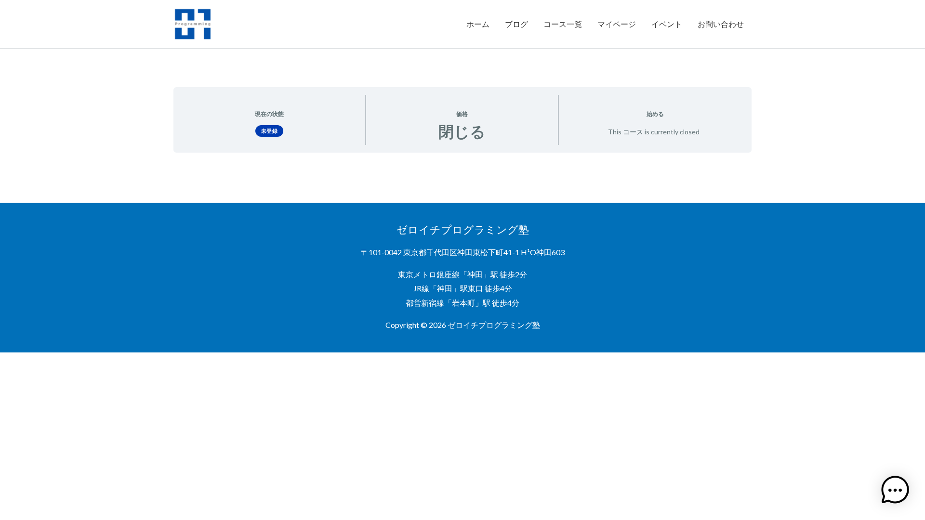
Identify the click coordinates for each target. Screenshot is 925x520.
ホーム (477, 23)
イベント (666, 23)
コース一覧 (562, 23)
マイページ (616, 23)
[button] (895, 490)
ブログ (516, 23)
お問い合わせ (721, 23)
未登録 (269, 131)
